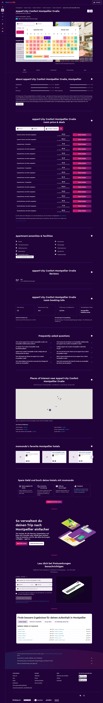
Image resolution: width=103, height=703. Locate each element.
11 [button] (41, 41)
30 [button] (34, 52)
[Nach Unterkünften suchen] (3, 10)
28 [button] (27, 52)
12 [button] (45, 41)
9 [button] (34, 41)
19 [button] (45, 45)
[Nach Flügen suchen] (3, 6)
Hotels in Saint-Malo (59, 635)
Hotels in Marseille (58, 633)
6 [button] (57, 41)
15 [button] (31, 45)
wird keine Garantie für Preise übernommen (53, 653)
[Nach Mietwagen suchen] (3, 13)
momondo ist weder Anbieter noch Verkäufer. (29, 658)
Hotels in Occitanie (47, 7)
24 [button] (38, 48)
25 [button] (41, 48)
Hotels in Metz (21, 637)
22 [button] (31, 48)
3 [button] (38, 37)
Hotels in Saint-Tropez (59, 640)
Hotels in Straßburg (59, 629)
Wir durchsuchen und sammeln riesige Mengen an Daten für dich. (35, 660)
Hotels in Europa (27, 7)
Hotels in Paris (21, 629)
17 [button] (38, 45)
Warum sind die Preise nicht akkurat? (27, 663)
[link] (54, 501)
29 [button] (31, 52)
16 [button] (34, 45)
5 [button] (45, 37)
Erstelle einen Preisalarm (80, 490)
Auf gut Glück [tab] (48, 621)
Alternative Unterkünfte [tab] (35, 621)
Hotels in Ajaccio (22, 633)
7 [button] (27, 41)
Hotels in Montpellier (56, 7)
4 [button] (41, 37)
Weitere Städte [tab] (22, 621)
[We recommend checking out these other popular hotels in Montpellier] (92, 446)
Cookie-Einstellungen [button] (21, 220)
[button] (2, 2)
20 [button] (49, 45)
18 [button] (41, 45)
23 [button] (34, 48)
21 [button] (27, 48)
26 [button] (45, 48)
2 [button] (34, 37)
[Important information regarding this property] (92, 299)
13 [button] (49, 41)
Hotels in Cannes (22, 635)
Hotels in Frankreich (37, 7)
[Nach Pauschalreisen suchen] (3, 16)
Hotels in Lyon (57, 637)
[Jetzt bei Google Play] (83, 676)
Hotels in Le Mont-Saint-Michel (25, 640)
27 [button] (49, 48)
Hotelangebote (19, 7)
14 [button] (27, 45)
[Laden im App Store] (83, 680)
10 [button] (38, 41)
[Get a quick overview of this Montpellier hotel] (92, 79)
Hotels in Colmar (58, 631)
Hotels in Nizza (21, 631)
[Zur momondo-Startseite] (10, 2)
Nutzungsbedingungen (42, 601)
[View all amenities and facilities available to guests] (92, 236)
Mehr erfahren (62, 215)
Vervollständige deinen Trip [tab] (61, 621)
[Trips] (3, 23)
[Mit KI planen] (3, 19)
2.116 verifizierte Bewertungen (29, 18)
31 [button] (72, 52)
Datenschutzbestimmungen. (21, 602)
